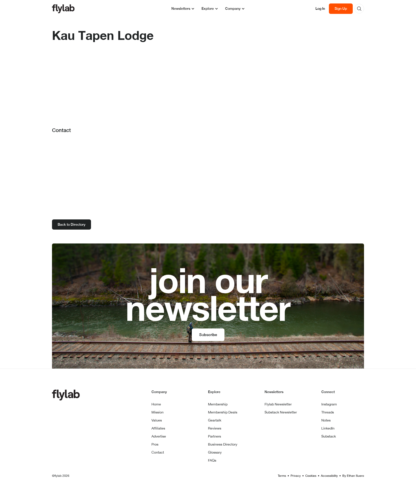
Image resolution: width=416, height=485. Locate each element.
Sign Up (341, 9)
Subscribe (208, 334)
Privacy (296, 475)
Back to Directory (71, 224)
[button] (183, 8)
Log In (320, 9)
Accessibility (329, 475)
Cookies (310, 475)
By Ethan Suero (353, 475)
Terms (282, 475)
